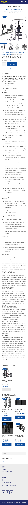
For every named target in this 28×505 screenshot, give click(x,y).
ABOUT (3, 466)
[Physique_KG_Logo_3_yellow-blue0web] (4, 2)
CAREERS (4, 469)
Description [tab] (6, 73)
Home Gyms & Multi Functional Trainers (13, 11)
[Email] (3, 492)
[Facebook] (7, 492)
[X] (11, 492)
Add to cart (12, 64)
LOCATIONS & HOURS (7, 471)
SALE (3, 461)
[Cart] (25, 2)
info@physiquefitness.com (10, 485)
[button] (19, 2)
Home (7, 9)
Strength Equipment (15, 9)
